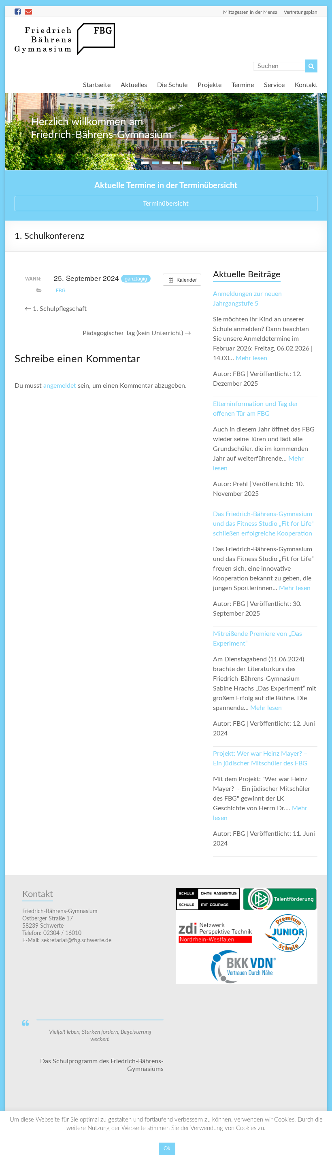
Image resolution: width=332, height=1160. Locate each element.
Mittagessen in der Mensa (250, 12)
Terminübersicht (166, 203)
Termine (243, 84)
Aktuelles (134, 84)
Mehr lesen (251, 358)
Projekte (209, 84)
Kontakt (306, 84)
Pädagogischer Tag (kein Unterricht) (137, 333)
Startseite (97, 84)
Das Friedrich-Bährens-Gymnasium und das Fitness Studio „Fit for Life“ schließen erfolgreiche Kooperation (263, 524)
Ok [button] (167, 1149)
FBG (61, 290)
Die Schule (172, 84)
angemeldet (59, 385)
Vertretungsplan (300, 12)
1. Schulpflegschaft (56, 309)
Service (274, 84)
